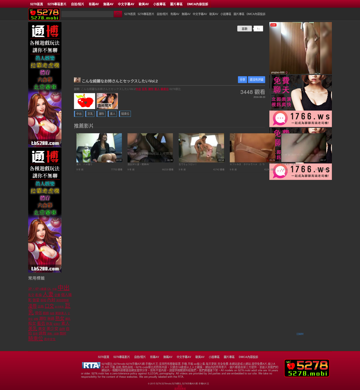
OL (49, 288)
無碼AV (108, 4)
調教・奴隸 (53, 334)
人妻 (48, 294)
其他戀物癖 (62, 300)
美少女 (52, 328)
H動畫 (43, 289)
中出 (138, 89)
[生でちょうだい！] (201, 161)
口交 (49, 306)
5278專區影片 (57, 4)
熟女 (59, 318)
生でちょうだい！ (188, 164)
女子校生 (59, 306)
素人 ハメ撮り (84, 164)
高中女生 (50, 339)
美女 (42, 329)
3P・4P (33, 288)
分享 (242, 79)
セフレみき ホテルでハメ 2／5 (247, 164)
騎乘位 (165, 89)
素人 (157, 89)
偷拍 (43, 300)
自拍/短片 (77, 4)
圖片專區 (176, 4)
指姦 (52, 313)
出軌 (41, 306)
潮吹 (151, 89)
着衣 (41, 323)
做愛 (36, 300)
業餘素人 (61, 313)
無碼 (50, 319)
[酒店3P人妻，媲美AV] (150, 161)
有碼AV (94, 4)
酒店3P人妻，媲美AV (138, 164)
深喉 (36, 319)
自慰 (62, 329)
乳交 (31, 295)
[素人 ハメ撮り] (99, 161)
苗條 (35, 333)
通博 (180, 386)
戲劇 (46, 313)
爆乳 (68, 318)
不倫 (54, 289)
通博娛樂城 (180, 388)
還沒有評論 (256, 79)
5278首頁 (36, 4)
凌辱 (32, 306)
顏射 (63, 333)
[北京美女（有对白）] (303, 161)
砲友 (49, 323)
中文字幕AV (126, 4)
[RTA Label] (91, 367)
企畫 (57, 295)
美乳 (32, 328)
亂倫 (38, 295)
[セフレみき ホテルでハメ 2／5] (252, 161)
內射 (51, 300)
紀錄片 (57, 324)
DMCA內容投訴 (197, 4)
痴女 (32, 323)
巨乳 (144, 89)
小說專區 (159, 4)
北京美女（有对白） (291, 164)
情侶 (38, 313)
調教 (42, 333)
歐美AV (144, 4)
